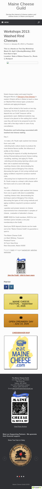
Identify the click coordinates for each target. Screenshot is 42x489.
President (30, 44)
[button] (5, 459)
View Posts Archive (20, 426)
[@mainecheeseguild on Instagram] (11, 287)
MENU (6, 22)
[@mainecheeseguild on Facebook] (6, 287)
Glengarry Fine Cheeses (26, 97)
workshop (34, 250)
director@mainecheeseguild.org (22, 388)
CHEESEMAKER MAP (21, 333)
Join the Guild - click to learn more (21, 275)
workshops (7, 252)
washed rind (26, 250)
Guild (12, 250)
